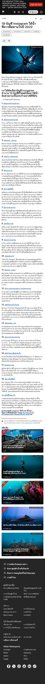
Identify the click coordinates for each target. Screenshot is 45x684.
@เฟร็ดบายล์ (8, 224)
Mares (5, 653)
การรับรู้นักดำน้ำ (29, 624)
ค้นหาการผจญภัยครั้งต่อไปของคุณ (21, 573)
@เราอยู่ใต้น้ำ (9, 189)
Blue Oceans (8, 615)
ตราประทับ (28, 637)
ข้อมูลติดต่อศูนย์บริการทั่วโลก (33, 589)
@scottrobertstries (12, 337)
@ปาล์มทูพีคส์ (10, 379)
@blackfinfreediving (11, 103)
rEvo (25, 656)
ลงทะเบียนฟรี (8, 609)
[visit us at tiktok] (35, 666)
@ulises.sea (9, 365)
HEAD (26, 659)
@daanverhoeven (11, 120)
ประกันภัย (27, 615)
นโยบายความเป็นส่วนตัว (12, 637)
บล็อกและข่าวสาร (9, 612)
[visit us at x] (14, 666)
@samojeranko (10, 240)
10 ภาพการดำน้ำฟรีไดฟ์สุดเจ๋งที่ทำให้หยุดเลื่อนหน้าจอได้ (18, 413)
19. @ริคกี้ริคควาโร (8, 395)
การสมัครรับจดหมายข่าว (17, 564)
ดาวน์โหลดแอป (29, 609)
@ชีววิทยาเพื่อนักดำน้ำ (13, 353)
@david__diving (10, 140)
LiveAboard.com (30, 650)
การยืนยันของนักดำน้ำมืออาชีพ (12, 598)
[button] (36, 4)
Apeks (5, 656)
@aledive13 (9, 256)
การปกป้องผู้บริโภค (10, 594)
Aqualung (27, 653)
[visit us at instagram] (19, 666)
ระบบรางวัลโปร (29, 628)
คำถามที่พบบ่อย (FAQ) (11, 588)
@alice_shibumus (11, 156)
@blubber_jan (10, 323)
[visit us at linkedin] (30, 666)
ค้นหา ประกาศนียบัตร (31, 594)
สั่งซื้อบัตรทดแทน (30, 597)
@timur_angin (10, 270)
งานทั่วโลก (11, 577)
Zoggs (5, 659)
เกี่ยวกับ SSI (7, 624)
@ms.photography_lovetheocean (18, 288)
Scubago (6, 650)
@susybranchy (10, 207)
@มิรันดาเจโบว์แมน (12, 305)
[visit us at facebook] (9, 666)
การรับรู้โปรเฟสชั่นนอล (11, 628)
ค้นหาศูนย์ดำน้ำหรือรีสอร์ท (18, 568)
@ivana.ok (8, 170)
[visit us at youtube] (25, 666)
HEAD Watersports (11, 646)
